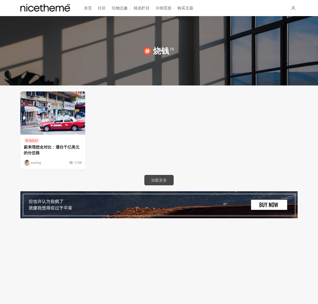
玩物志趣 (120, 7)
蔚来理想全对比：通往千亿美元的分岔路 (52, 149)
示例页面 (163, 7)
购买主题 (185, 7)
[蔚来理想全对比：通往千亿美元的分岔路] (52, 113)
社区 (102, 7)
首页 (88, 7)
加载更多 (159, 180)
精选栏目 (142, 7)
